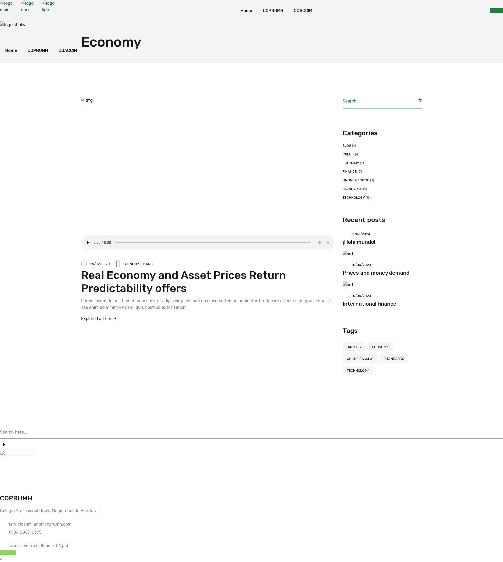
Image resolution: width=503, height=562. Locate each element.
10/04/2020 (361, 265)
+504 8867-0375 (24, 532)
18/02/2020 (100, 264)
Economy (131, 264)
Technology (354, 197)
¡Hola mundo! (359, 242)
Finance (148, 264)
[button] (1, 558)
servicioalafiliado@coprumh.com (40, 524)
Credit (348, 154)
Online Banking (356, 180)
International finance (369, 304)
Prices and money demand (376, 273)
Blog (347, 146)
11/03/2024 (361, 234)
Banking (354, 347)
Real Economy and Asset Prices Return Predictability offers (183, 282)
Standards (352, 189)
